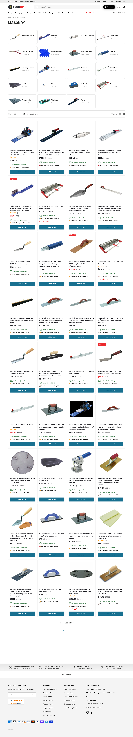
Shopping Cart (69, 704)
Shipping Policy (48, 708)
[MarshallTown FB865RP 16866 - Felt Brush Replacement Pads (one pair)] (110, 518)
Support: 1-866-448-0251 (104, 1)
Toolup (13, 730)
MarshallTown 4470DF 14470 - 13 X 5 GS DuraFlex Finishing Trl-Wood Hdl (110, 591)
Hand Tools (16, 17)
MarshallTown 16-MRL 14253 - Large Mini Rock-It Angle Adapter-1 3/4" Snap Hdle (50, 264)
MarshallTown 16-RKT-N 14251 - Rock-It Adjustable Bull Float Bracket (81, 480)
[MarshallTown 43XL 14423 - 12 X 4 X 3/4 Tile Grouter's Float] (51, 518)
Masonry (22, 17)
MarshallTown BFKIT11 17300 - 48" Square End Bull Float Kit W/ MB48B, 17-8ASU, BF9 (81, 427)
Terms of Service (49, 715)
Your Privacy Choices (71, 708)
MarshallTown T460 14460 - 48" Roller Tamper (110, 263)
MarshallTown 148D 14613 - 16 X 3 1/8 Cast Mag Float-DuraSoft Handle (110, 320)
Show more (67, 631)
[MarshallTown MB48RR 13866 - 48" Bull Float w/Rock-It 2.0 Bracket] (110, 135)
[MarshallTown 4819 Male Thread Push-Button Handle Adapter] (81, 135)
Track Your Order (70, 689)
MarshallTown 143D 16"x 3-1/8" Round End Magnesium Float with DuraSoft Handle (110, 427)
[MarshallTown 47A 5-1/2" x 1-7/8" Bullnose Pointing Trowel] (22, 246)
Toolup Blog (120, 1)
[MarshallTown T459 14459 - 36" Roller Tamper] (51, 190)
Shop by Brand (33, 13)
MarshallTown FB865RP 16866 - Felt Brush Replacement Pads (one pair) (110, 536)
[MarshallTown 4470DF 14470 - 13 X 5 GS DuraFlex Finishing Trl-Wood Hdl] (110, 573)
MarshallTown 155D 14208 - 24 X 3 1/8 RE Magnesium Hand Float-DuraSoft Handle (81, 320)
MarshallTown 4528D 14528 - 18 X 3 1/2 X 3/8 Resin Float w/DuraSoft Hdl (81, 264)
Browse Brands (69, 700)
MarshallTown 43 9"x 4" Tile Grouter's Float (50, 590)
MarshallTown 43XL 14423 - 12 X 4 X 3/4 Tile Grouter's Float (51, 535)
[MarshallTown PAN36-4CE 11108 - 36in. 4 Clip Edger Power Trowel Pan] (22, 462)
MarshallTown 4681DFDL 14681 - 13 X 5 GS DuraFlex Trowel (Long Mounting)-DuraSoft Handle (110, 481)
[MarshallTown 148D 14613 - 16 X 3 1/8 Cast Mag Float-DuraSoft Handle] (110, 302)
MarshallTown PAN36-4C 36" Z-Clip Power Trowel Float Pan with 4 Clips (81, 591)
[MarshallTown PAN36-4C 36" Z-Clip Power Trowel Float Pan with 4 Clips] (81, 573)
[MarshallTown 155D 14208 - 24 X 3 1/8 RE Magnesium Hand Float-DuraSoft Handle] (81, 302)
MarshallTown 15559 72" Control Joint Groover (81, 372)
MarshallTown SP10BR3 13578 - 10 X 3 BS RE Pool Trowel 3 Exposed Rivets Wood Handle (51, 373)
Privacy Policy (48, 700)
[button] (124, 7)
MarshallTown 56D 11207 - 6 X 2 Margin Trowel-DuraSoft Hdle (110, 372)
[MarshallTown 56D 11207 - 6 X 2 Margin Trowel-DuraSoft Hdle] (110, 355)
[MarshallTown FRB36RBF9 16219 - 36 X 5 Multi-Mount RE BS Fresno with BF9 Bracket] (51, 135)
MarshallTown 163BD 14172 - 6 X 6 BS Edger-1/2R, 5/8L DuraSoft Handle (81, 536)
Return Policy (48, 704)
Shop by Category (15, 13)
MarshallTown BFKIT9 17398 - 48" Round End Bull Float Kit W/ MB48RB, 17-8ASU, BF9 (22, 153)
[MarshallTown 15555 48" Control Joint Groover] (22, 409)
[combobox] (67, 7)
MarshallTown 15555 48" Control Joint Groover (22, 426)
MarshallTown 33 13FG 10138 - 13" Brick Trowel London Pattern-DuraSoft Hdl (80, 208)
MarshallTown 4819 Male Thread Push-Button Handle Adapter (80, 153)
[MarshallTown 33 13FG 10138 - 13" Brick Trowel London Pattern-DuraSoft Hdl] (81, 190)
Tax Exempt (47, 711)
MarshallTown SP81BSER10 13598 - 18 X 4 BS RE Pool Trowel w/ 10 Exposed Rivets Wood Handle (21, 592)
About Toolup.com (71, 697)
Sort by (23, 114)
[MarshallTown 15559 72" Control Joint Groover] (81, 355)
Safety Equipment (50, 13)
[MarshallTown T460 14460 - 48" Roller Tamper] (110, 246)
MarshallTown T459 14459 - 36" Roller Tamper (51, 207)
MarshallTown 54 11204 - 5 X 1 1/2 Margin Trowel (21, 372)
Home (9, 17)
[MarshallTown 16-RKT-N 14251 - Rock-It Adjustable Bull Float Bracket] (81, 462)
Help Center (47, 697)
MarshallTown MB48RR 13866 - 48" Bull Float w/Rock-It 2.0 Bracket (110, 153)
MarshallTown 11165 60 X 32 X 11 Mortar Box (51, 479)
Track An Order (119, 13)
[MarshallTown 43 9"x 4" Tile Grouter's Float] (51, 573)
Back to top (66, 674)
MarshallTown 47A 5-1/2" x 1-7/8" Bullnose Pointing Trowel (21, 263)
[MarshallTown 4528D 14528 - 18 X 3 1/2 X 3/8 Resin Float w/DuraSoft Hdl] (81, 246)
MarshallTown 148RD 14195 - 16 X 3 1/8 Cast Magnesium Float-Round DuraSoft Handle (51, 320)
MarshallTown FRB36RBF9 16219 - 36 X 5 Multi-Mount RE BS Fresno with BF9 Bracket (51, 153)
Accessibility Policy (50, 689)
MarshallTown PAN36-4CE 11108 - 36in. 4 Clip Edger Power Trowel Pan (22, 480)
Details (34, 1)
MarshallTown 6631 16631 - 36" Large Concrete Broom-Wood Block (22, 320)
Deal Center (90, 13)
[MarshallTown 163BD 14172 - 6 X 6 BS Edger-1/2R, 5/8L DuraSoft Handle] (81, 518)
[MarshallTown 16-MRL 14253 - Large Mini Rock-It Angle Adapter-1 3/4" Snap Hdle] (51, 246)
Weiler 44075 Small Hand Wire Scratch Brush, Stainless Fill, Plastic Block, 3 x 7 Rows (21, 208)
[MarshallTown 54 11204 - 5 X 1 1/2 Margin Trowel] (22, 355)
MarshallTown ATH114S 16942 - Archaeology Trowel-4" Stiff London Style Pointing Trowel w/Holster (22, 537)
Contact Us (47, 693)
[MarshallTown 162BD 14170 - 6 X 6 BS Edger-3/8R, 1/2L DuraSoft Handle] (51, 409)
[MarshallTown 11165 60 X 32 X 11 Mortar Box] (51, 462)
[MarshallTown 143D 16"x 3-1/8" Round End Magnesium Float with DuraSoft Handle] (110, 409)
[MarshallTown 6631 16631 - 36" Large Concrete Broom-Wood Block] (22, 302)
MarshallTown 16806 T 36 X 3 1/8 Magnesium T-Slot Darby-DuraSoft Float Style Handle (109, 208)
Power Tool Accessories (71, 13)
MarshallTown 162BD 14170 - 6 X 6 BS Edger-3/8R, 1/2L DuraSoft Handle (51, 427)
